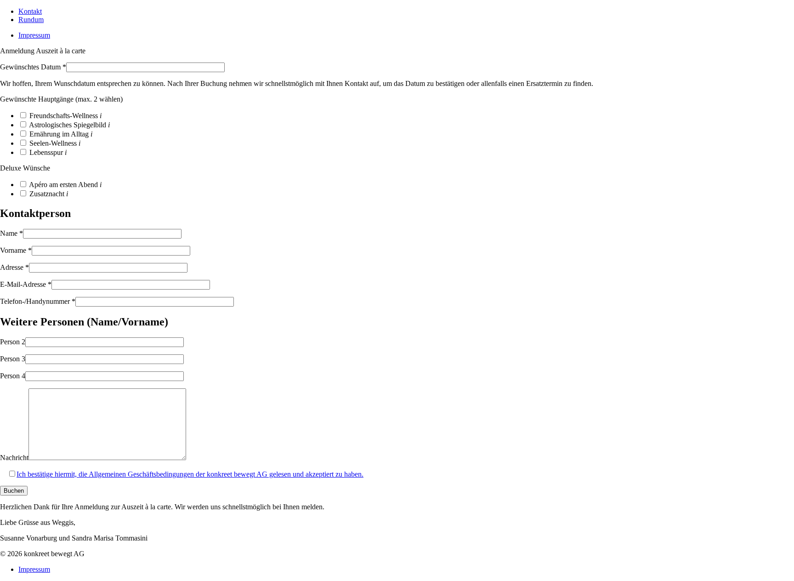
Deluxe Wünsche (25, 168)
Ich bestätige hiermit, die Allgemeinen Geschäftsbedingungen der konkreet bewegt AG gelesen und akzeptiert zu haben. (190, 474)
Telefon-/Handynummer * (37, 301)
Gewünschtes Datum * (33, 67)
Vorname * (16, 250)
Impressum (34, 35)
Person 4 (12, 376)
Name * (11, 233)
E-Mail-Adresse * (25, 284)
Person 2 (12, 342)
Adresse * (14, 267)
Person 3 (12, 359)
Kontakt (30, 11)
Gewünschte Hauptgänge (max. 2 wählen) (61, 99)
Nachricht (14, 457)
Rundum (31, 19)
